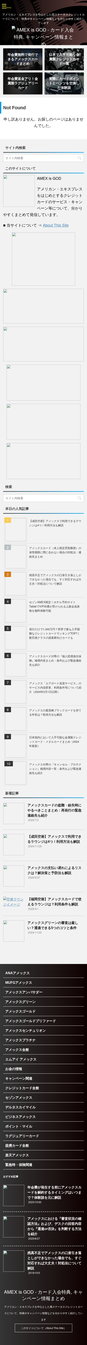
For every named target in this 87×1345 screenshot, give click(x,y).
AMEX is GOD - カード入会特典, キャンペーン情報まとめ (43, 1294)
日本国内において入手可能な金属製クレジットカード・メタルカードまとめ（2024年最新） (55, 741)
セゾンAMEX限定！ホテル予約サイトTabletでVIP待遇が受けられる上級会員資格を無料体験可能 (54, 606)
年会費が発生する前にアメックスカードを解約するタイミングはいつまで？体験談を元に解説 (54, 1192)
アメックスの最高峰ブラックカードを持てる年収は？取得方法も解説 (55, 712)
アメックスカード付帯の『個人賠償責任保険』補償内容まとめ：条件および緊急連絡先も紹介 (55, 660)
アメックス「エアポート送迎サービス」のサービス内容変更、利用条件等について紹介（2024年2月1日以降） (55, 687)
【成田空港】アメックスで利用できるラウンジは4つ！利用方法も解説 (55, 523)
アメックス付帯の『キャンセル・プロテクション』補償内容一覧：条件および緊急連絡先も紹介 (55, 768)
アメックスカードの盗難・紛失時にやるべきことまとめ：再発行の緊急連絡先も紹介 (54, 810)
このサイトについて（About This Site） (43, 1328)
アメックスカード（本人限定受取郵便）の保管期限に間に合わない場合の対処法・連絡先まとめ (55, 552)
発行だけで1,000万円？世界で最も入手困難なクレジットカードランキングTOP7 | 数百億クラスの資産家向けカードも (54, 633)
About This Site (56, 225)
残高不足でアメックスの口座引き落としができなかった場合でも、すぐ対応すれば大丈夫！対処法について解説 (55, 579)
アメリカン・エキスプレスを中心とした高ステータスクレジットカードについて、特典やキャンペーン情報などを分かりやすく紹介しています (43, 1313)
